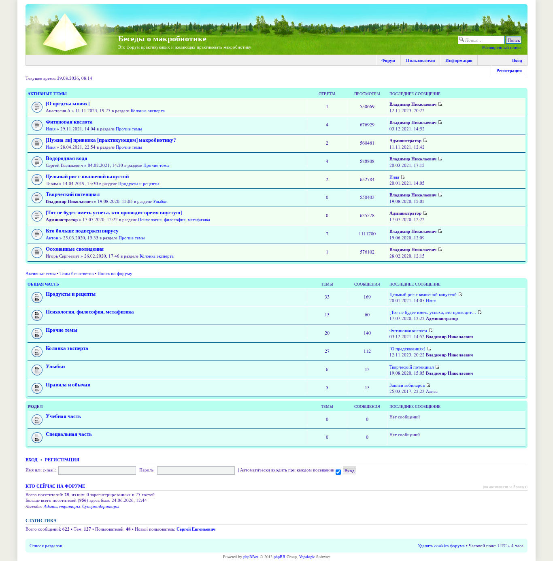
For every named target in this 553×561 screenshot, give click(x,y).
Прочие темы (129, 129)
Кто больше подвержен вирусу (82, 230)
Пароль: (147, 470)
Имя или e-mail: (41, 470)
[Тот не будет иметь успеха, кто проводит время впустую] (114, 212)
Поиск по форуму (115, 273)
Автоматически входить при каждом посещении (288, 470)
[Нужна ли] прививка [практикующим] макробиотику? (111, 140)
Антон (52, 238)
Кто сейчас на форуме (55, 486)
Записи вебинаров (407, 385)
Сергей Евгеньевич (196, 529)
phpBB (279, 556)
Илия (50, 129)
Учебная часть (63, 416)
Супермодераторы (100, 506)
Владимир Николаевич (412, 104)
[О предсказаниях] (67, 103)
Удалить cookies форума (441, 545)
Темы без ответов (77, 273)
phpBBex (251, 556)
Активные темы (47, 93)
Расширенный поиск (501, 47)
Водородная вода (66, 158)
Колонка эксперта (148, 110)
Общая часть (43, 284)
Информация (458, 60)
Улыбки (160, 201)
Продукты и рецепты (138, 183)
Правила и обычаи (68, 384)
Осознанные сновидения (75, 249)
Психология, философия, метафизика (174, 219)
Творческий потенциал (73, 194)
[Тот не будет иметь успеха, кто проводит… (432, 312)
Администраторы (62, 506)
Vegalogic (307, 556)
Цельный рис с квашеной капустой (87, 176)
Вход (517, 60)
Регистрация (509, 70)
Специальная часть (69, 434)
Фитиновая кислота (69, 121)
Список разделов (46, 545)
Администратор (405, 140)
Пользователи (420, 60)
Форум (388, 60)
